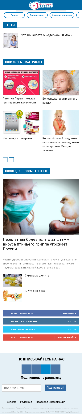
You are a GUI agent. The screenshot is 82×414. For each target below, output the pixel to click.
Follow (72, 321)
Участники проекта (62, 15)
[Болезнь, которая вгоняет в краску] (61, 82)
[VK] (36, 369)
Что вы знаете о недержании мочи (46, 35)
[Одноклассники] (26, 369)
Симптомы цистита (37, 275)
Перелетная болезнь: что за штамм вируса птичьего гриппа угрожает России (36, 244)
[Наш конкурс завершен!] (21, 122)
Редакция (26, 401)
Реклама (11, 401)
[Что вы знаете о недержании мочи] (10, 40)
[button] (76, 5)
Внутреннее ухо (35, 290)
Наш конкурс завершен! (17, 138)
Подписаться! (55, 387)
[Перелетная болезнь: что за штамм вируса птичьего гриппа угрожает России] (41, 206)
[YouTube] (55, 369)
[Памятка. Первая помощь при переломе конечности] (21, 82)
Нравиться (69, 313)
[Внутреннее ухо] (12, 295)
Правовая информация (50, 401)
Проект (14, 15)
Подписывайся (66, 337)
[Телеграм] (46, 369)
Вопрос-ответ (37, 15)
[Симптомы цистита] (12, 280)
